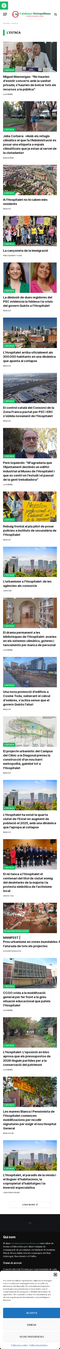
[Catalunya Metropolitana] (31, 14)
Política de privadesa (38, 1345)
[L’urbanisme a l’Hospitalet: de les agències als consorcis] (30, 562)
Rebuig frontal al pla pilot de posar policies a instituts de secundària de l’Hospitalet (29, 531)
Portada (6, 23)
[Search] (55, 14)
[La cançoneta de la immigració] (30, 231)
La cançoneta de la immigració (25, 250)
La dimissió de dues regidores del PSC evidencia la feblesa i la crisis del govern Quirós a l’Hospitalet (28, 302)
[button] (4, 6)
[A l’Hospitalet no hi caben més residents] (30, 180)
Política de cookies (19, 1345)
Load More (28, 1204)
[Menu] (5, 14)
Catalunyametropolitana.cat (25, 1243)
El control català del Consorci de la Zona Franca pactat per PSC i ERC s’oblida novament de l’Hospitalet (28, 412)
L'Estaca (9, 70)
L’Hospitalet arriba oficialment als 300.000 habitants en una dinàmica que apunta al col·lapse (29, 357)
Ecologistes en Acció (16, 931)
